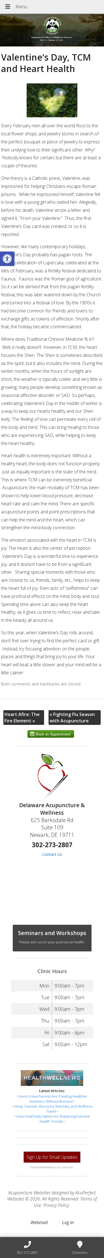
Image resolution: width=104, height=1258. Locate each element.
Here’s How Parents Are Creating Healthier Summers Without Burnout (53, 1099)
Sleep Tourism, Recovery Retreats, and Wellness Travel (53, 1109)
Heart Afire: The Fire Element (22, 717)
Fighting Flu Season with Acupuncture (72, 717)
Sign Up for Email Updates (52, 1157)
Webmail (39, 1222)
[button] (7, 259)
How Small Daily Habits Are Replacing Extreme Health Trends (53, 1119)
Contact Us (52, 854)
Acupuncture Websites (29, 1193)
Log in (68, 1222)
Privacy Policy (56, 1205)
